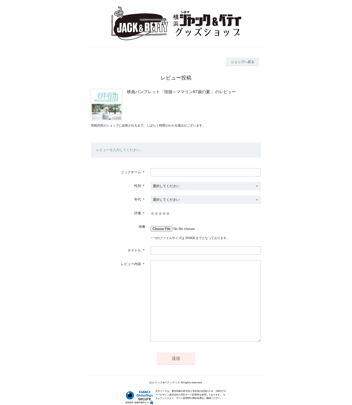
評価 (137, 213)
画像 (142, 226)
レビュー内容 (131, 264)
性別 (137, 186)
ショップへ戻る (242, 62)
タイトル (134, 250)
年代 (137, 199)
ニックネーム (131, 172)
